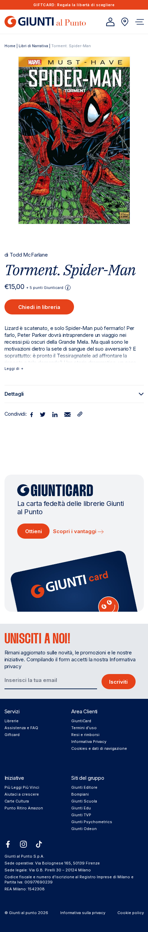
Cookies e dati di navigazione (99, 748)
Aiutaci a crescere (21, 794)
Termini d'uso (84, 727)
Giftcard (12, 734)
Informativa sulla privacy (82, 913)
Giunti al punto (23, 912)
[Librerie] (124, 22)
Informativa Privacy (88, 741)
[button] (139, 22)
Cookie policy (130, 913)
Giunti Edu (81, 808)
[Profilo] (110, 22)
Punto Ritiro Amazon (23, 808)
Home (9, 45)
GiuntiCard (81, 720)
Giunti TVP (81, 814)
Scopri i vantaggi (75, 531)
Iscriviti (118, 682)
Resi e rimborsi (85, 734)
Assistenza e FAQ (21, 727)
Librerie (11, 720)
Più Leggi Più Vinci (21, 787)
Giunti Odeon (84, 828)
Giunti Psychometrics (91, 821)
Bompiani (80, 794)
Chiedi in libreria (39, 307)
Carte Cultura (16, 801)
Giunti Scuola (84, 801)
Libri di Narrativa (33, 45)
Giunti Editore (84, 787)
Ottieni (33, 531)
